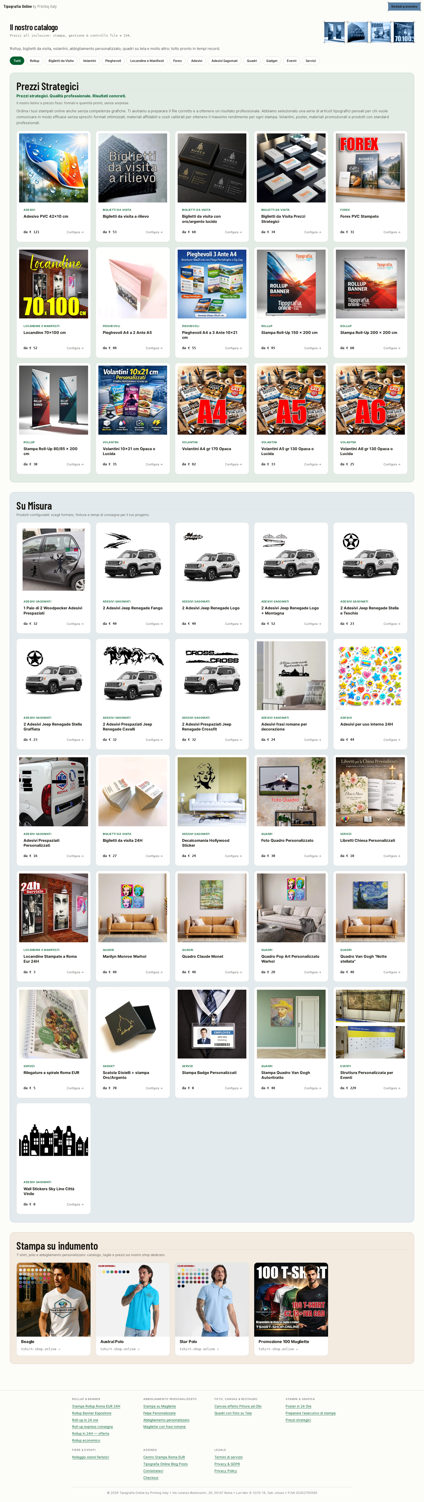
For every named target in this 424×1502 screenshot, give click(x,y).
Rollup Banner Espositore (91, 1413)
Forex (177, 61)
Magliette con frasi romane (164, 1427)
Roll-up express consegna (92, 1427)
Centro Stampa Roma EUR (164, 1457)
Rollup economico (86, 1440)
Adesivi (196, 61)
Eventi (291, 61)
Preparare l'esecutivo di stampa (311, 1413)
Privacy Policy (225, 1471)
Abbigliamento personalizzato (166, 1420)
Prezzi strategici (298, 1420)
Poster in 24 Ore (298, 1406)
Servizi (311, 61)
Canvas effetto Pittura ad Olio (238, 1406)
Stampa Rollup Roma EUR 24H (96, 1406)
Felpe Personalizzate (159, 1413)
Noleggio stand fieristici (90, 1457)
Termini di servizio (228, 1457)
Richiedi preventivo (404, 6)
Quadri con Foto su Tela (233, 1413)
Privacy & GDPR (227, 1464)
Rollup (34, 61)
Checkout (151, 1478)
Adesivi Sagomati (225, 61)
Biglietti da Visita (61, 61)
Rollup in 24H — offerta (90, 1433)
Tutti (17, 61)
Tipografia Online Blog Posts (165, 1464)
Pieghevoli (113, 61)
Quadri (252, 61)
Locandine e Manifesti (147, 61)
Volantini (89, 61)
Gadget (272, 61)
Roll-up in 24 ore (85, 1420)
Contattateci (153, 1471)
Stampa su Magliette (159, 1406)
